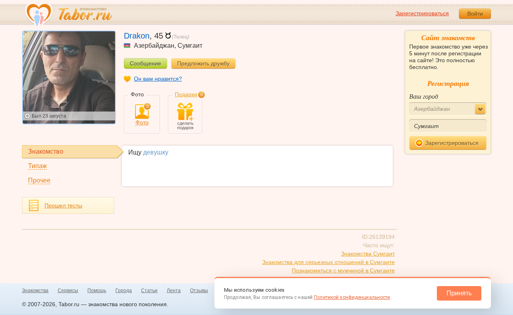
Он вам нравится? (158, 78)
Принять (459, 293)
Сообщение (145, 63)
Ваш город (423, 96)
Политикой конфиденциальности (352, 297)
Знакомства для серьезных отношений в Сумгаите (328, 262)
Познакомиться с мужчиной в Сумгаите (343, 270)
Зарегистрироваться (422, 13)
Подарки (186, 94)
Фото (142, 115)
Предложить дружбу (203, 63)
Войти (475, 13)
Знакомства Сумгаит (368, 253)
